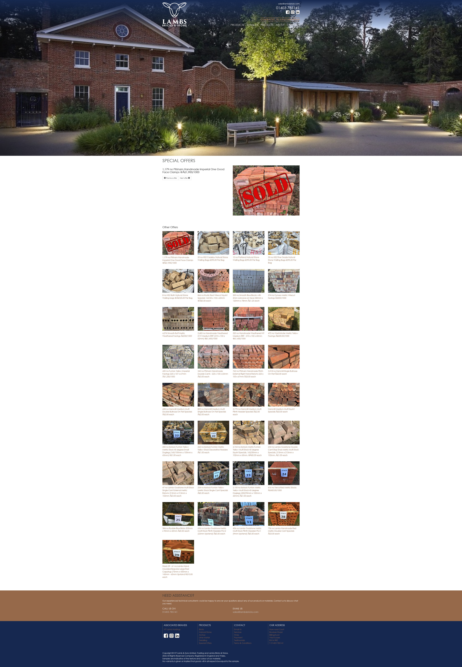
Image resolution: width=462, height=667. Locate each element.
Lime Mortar (204, 637)
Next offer (184, 178)
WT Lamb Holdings (172, 629)
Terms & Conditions (242, 643)
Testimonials (239, 640)
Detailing (203, 640)
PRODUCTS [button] (237, 24)
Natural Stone (205, 632)
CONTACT (293, 24)
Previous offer (171, 178)
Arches (202, 635)
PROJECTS (267, 24)
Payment (238, 637)
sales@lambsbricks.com (289, 3)
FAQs (236, 635)
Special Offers (205, 643)
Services (237, 632)
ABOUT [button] (280, 24)
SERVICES (252, 24)
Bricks (201, 629)
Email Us (237, 629)
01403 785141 (288, 7)
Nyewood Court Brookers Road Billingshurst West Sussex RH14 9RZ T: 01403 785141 (276, 636)
